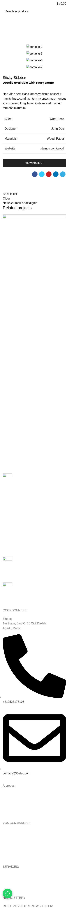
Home (6, 29)
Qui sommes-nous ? (15, 794)
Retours (7, 857)
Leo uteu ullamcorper (26, 289)
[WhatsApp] (7, 893)
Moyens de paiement (15, 844)
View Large (63, 217)
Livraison (8, 851)
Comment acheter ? (14, 838)
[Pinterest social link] (49, 174)
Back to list (10, 193)
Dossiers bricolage (13, 875)
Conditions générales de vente (21, 807)
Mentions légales (13, 813)
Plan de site (10, 882)
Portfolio (19, 29)
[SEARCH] (62, 11)
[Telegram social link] (63, 174)
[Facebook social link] (35, 174)
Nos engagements (13, 801)
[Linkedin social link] (56, 174)
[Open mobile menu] (4, 3)
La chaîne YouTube (14, 888)
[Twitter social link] (42, 174)
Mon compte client (14, 832)
